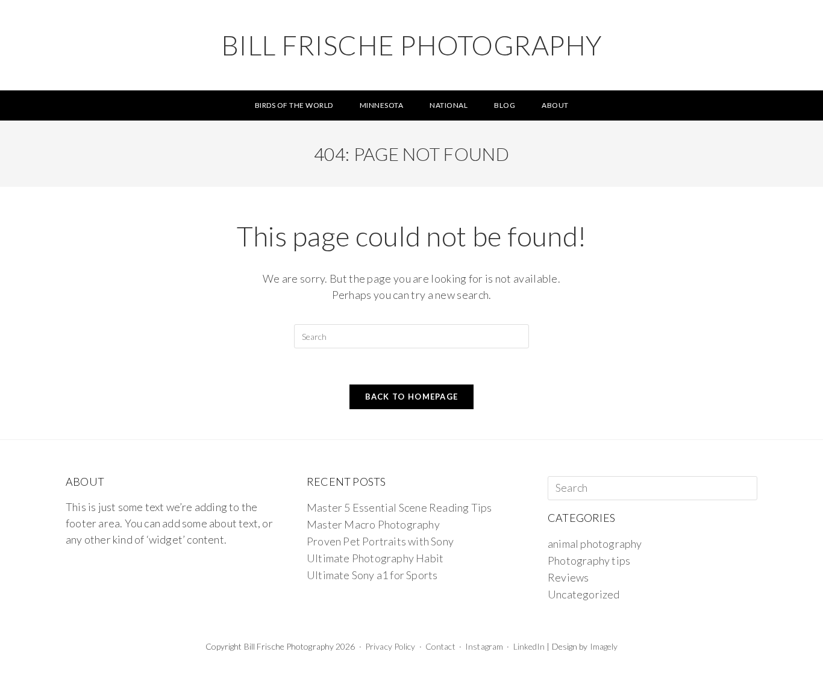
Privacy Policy (390, 646)
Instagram (484, 646)
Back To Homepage (411, 396)
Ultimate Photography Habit (375, 558)
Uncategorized (584, 594)
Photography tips (589, 560)
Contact (440, 646)
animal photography (595, 543)
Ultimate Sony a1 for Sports (372, 575)
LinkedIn (529, 646)
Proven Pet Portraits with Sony (380, 541)
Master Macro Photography (373, 524)
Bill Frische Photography (411, 45)
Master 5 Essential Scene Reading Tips (399, 507)
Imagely (604, 646)
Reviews (568, 577)
